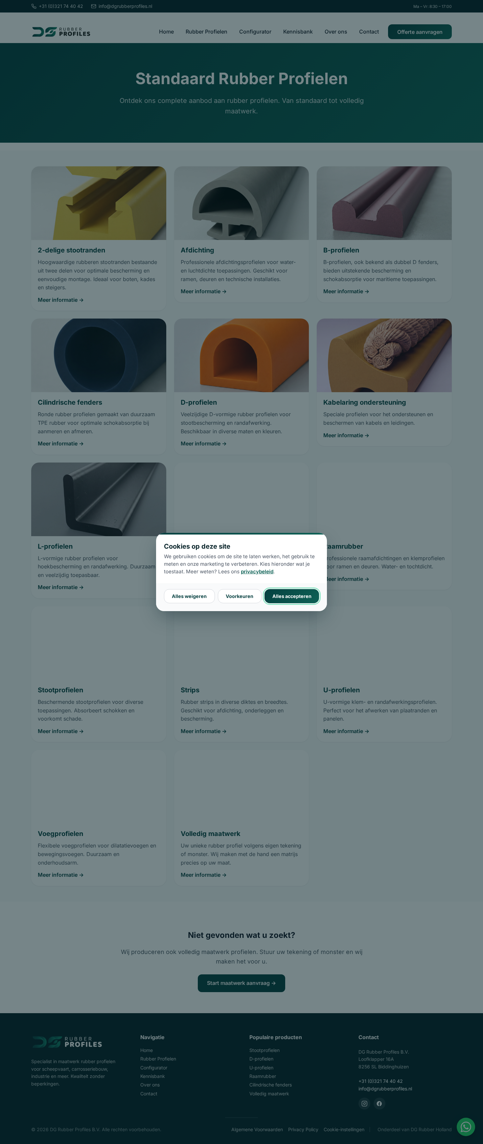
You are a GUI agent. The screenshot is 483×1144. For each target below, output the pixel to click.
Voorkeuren (239, 596)
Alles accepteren (291, 596)
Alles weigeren (189, 596)
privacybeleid (257, 571)
